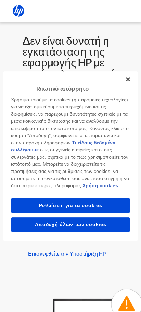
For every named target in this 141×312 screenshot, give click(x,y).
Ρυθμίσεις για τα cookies (70, 205)
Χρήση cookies (99, 185)
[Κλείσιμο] (128, 79)
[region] (70, 156)
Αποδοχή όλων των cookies (70, 224)
